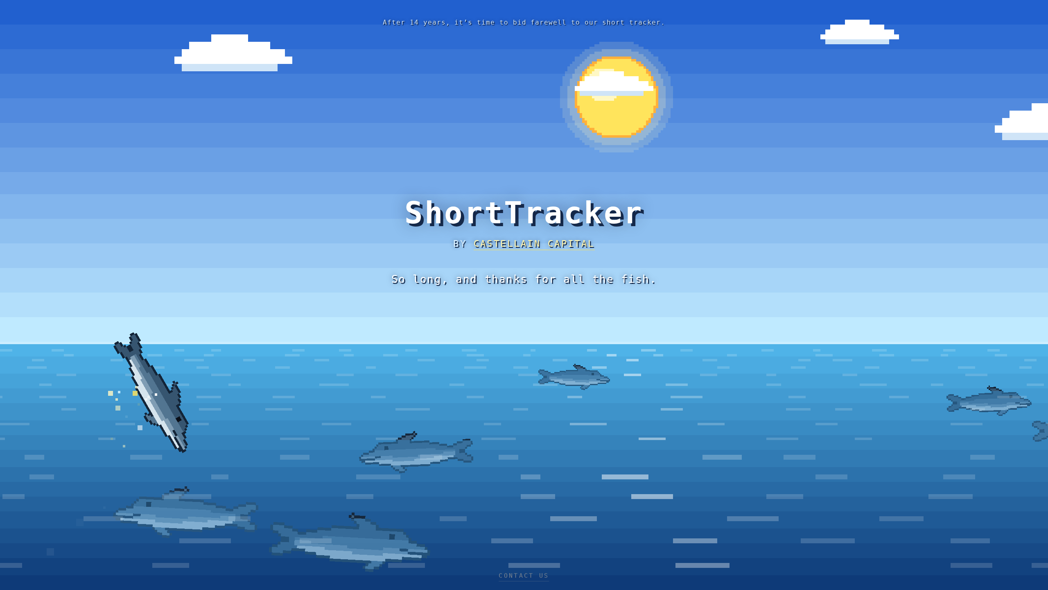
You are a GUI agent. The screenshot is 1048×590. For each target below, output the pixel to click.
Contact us (524, 575)
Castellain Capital (534, 243)
